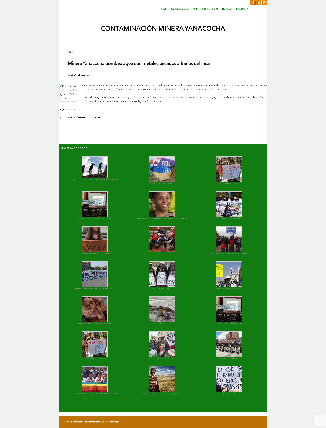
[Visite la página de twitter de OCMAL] (258, 2)
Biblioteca (242, 9)
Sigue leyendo (69, 109)
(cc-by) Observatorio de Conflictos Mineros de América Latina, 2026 (91, 422)
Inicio (164, 9)
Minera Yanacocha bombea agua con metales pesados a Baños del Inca (139, 63)
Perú (70, 52)
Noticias (227, 9)
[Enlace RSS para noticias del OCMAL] (264, 2)
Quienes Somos (180, 9)
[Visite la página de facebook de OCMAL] (253, 2)
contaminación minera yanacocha (81, 118)
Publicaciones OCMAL (205, 9)
